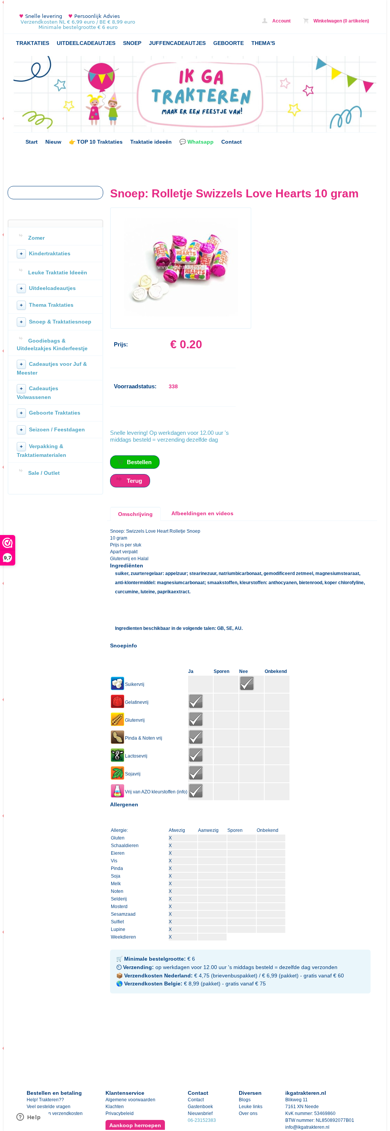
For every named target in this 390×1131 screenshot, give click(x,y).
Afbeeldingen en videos (202, 513)
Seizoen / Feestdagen (52, 429)
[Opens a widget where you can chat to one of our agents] (29, 1117)
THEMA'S (263, 43)
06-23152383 (202, 1120)
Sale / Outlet (44, 473)
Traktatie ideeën (151, 142)
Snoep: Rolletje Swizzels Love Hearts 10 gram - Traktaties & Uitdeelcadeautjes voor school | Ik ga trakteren (114, 22)
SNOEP (132, 43)
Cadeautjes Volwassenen (37, 392)
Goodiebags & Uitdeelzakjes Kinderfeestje (52, 344)
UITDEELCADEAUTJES (86, 43)
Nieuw (53, 142)
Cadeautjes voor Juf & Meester (52, 368)
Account (281, 21)
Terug (134, 480)
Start (32, 142)
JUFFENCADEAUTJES (177, 43)
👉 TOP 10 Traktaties (96, 142)
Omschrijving (135, 514)
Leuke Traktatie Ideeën (57, 272)
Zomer (36, 238)
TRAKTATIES (32, 43)
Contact (231, 142)
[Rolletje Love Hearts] (181, 314)
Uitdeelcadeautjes (48, 288)
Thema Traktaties (47, 305)
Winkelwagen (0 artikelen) (340, 21)
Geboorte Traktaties (50, 413)
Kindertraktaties (45, 253)
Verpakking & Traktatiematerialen (41, 450)
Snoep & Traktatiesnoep (55, 322)
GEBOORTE (228, 43)
